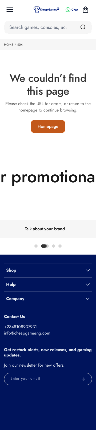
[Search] (83, 27)
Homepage (48, 126)
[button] (10, 10)
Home (8, 44)
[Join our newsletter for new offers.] (83, 379)
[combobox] (48, 27)
